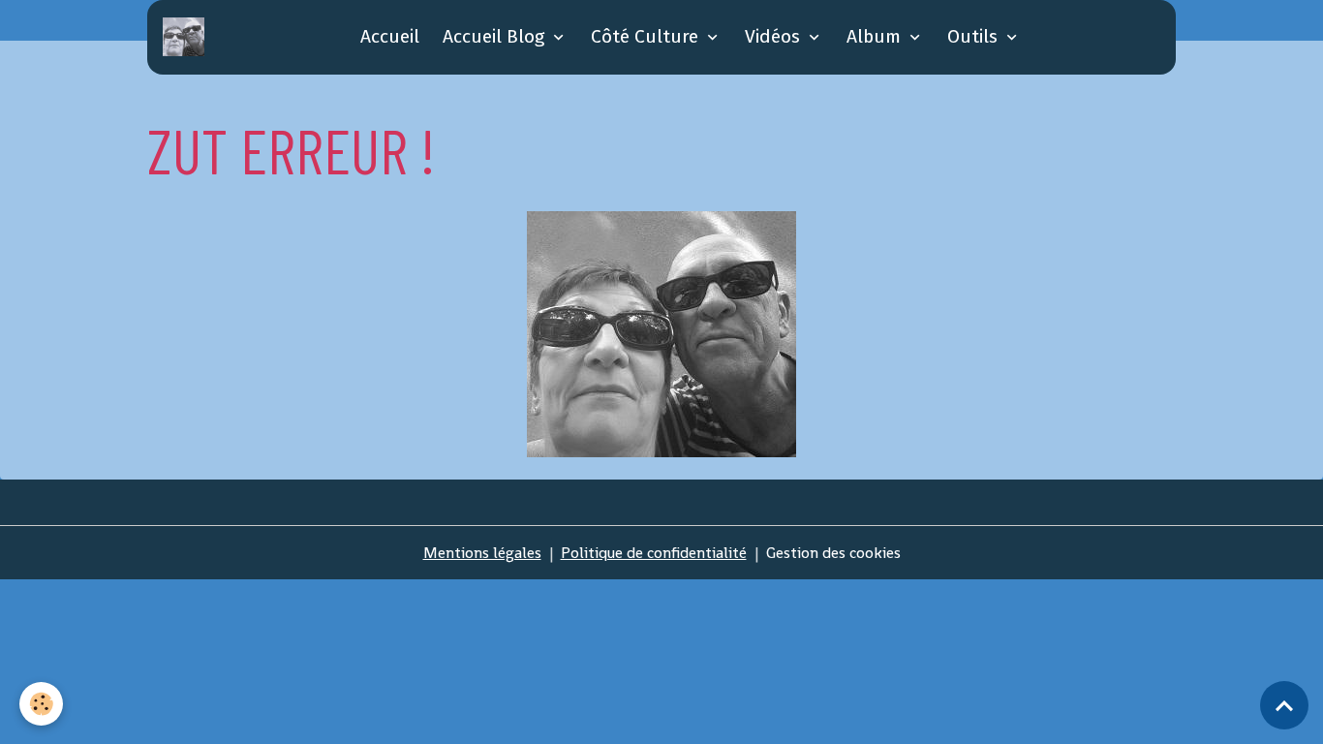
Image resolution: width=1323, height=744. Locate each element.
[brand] (187, 36)
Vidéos (775, 36)
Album (876, 36)
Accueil (389, 36)
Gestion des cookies (833, 552)
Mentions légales (482, 552)
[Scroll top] (1284, 705)
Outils (974, 36)
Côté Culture (647, 36)
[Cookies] (41, 704)
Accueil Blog (496, 36)
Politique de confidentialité (654, 552)
